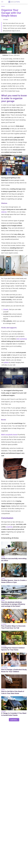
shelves (4, 212)
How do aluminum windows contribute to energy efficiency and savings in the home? (13, 604)
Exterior (3, 624)
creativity (9, 527)
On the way (4, 667)
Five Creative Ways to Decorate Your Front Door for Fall (13, 627)
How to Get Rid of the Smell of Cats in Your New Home (12, 692)
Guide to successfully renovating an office (13, 559)
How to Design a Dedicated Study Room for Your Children (14, 671)
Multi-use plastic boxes (9, 434)
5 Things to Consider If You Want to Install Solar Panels (13, 714)
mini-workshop (21, 339)
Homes (3, 6)
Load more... (14, 719)
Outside (3, 711)
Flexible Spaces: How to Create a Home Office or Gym (13, 581)
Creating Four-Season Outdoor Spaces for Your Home (13, 649)
